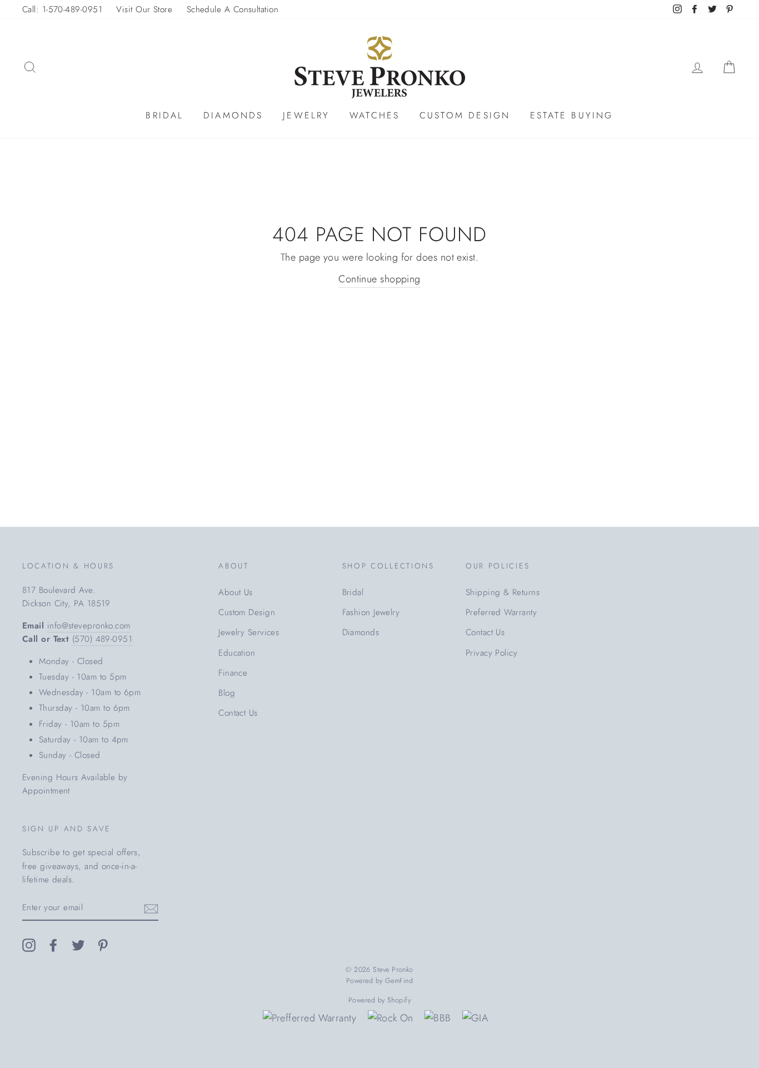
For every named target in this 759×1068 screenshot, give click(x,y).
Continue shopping (379, 279)
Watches (374, 115)
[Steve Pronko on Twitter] (78, 944)
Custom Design (465, 115)
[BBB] (438, 1018)
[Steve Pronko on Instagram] (29, 944)
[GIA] (475, 1018)
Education (236, 653)
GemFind (399, 981)
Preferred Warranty (501, 612)
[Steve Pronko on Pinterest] (102, 944)
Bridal (164, 115)
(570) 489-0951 (102, 639)
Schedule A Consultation (232, 9)
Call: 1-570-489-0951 (62, 9)
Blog (226, 693)
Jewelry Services (248, 632)
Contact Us (238, 713)
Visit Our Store (144, 9)
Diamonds (233, 115)
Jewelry (306, 115)
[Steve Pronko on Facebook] (53, 944)
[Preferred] (310, 1018)
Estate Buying (571, 115)
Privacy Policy (491, 653)
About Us (235, 592)
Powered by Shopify (379, 1000)
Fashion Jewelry (371, 612)
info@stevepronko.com (89, 626)
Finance (232, 673)
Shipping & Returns (503, 592)
